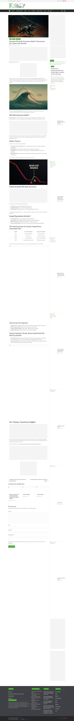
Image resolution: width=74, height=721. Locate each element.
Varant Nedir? (40, 494)
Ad (9, 525)
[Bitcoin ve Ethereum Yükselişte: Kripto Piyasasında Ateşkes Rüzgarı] (14, 487)
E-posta (10, 530)
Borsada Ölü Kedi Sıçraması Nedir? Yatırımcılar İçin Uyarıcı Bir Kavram (60, 198)
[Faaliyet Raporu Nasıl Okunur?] (53, 427)
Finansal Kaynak (18, 45)
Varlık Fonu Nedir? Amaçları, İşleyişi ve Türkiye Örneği (60, 350)
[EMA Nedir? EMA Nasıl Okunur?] (53, 579)
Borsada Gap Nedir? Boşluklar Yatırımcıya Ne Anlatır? (38, 480)
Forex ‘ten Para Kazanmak (36, 709)
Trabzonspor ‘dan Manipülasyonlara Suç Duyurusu (61, 122)
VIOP (29, 10)
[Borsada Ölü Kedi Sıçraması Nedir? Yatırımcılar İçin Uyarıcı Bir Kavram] (53, 199)
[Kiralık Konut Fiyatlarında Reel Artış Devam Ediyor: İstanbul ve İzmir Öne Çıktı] (58, 63)
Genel (56, 702)
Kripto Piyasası (39, 10)
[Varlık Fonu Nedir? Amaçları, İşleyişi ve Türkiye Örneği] (53, 351)
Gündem (13, 10)
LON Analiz (57, 708)
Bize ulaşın (50, 10)
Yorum (10, 511)
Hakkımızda (10, 698)
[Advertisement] (28, 54)
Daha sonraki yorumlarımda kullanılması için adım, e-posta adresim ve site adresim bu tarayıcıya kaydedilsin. (26, 542)
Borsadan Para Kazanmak (36, 704)
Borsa (25, 10)
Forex (45, 10)
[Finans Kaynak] (9, 11)
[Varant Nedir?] (42, 487)
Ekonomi (33, 10)
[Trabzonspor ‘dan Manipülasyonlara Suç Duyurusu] (53, 123)
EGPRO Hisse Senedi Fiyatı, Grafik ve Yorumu (16, 693)
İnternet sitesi (11, 534)
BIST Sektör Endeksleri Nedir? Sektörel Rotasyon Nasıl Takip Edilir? (48, 707)
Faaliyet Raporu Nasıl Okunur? (60, 426)
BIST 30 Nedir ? (26, 494)
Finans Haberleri (19, 10)
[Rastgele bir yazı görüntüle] (64, 11)
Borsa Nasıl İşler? (34, 702)
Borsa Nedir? (34, 705)
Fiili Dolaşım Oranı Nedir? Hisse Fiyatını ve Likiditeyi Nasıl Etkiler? (47, 711)
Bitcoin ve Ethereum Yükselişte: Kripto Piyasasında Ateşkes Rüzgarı (14, 496)
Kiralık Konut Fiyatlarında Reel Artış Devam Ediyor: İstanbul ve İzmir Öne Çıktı (57, 71)
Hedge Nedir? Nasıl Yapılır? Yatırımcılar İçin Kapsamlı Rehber (18, 480)
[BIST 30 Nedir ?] (28, 487)
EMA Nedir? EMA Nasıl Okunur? (61, 579)
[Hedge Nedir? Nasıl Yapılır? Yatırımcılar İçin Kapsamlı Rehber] (53, 275)
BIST (18, 218)
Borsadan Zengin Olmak (36, 696)
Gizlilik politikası (11, 696)
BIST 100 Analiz (58, 691)
